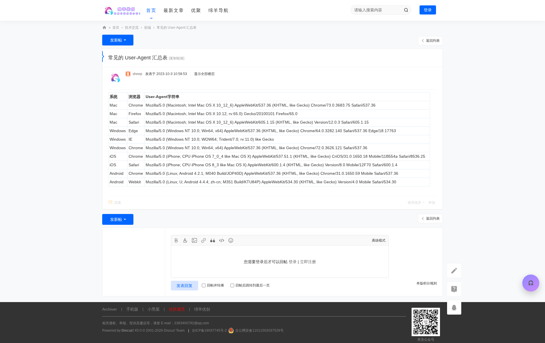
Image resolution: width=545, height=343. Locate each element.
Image (194, 240)
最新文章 (174, 10)
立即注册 (308, 261)
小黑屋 (154, 309)
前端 (147, 28)
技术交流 (132, 28)
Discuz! (127, 330)
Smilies (230, 240)
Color (185, 240)
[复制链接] (176, 58)
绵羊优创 (104, 28)
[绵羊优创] (122, 10)
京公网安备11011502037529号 (259, 330)
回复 (117, 203)
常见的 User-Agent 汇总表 (176, 28)
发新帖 (116, 40)
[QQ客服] (454, 307)
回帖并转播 (215, 285)
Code (221, 240)
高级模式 (378, 240)
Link (203, 240)
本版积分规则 (426, 283)
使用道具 (414, 203)
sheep (137, 74)
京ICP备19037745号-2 (209, 330)
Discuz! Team (174, 330)
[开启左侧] (103, 56)
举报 (431, 203)
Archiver (109, 309)
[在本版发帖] (454, 270)
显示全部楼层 (204, 74)
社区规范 (177, 309)
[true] (406, 10)
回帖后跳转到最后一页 (253, 285)
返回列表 (433, 41)
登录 (428, 10)
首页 (151, 10)
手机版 (132, 309)
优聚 (196, 10)
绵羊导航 (218, 10)
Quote (212, 240)
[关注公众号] (454, 289)
